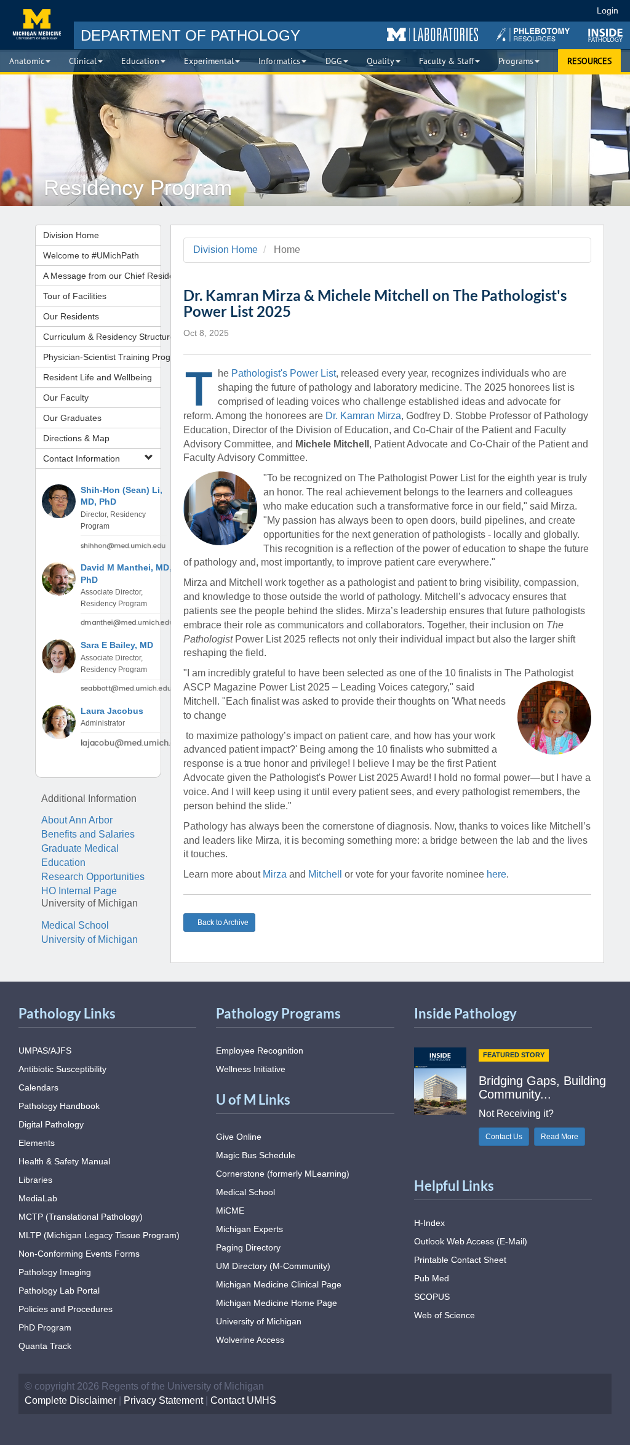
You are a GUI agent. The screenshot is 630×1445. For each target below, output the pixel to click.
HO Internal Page (79, 891)
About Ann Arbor (77, 820)
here (496, 874)
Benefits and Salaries (88, 834)
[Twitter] (485, 11)
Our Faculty (66, 397)
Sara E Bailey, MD (117, 645)
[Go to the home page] (37, 24)
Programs (515, 60)
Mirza (275, 874)
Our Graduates (72, 418)
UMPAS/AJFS (44, 1050)
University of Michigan (89, 939)
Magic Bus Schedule (255, 1155)
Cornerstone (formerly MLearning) (282, 1174)
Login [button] (609, 10)
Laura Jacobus (112, 711)
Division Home (71, 235)
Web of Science (444, 1315)
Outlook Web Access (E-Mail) (470, 1241)
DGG (333, 60)
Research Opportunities (93, 876)
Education (140, 60)
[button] (432, 35)
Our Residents (71, 316)
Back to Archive (222, 922)
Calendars (38, 1087)
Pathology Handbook (59, 1106)
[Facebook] (463, 11)
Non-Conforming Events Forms (79, 1254)
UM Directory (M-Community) (273, 1266)
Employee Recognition (259, 1050)
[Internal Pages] (579, 11)
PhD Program (44, 1327)
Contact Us (503, 1136)
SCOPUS (432, 1297)
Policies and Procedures (65, 1309)
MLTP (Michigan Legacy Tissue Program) (99, 1235)
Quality (380, 60)
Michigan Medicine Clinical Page (278, 1284)
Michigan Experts (249, 1229)
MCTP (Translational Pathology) (80, 1217)
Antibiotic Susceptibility (62, 1069)
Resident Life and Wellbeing (97, 377)
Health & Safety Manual (64, 1161)
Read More (559, 1136)
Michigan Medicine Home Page (276, 1303)
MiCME (230, 1210)
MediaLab (37, 1198)
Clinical (83, 60)
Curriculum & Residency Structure (102, 337)
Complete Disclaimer (70, 1400)
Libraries (35, 1180)
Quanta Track (44, 1346)
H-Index (429, 1223)
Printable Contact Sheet (460, 1260)
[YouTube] (530, 11)
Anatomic (26, 60)
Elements (36, 1143)
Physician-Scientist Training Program (102, 357)
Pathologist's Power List (283, 373)
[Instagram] (508, 11)
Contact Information (81, 458)
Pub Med (431, 1278)
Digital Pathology (51, 1124)
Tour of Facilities (74, 296)
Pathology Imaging (54, 1272)
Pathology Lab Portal (59, 1290)
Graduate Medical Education (80, 855)
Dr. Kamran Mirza (363, 415)
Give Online (238, 1137)
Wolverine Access (250, 1340)
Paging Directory (248, 1247)
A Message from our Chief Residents (102, 276)
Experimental (209, 60)
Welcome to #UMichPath (91, 255)
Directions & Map (76, 438)
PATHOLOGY (190, 35)
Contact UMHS (243, 1400)
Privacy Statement (163, 1400)
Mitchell (325, 874)
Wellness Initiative (250, 1069)
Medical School (75, 925)
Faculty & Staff (446, 60)
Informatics (279, 60)
